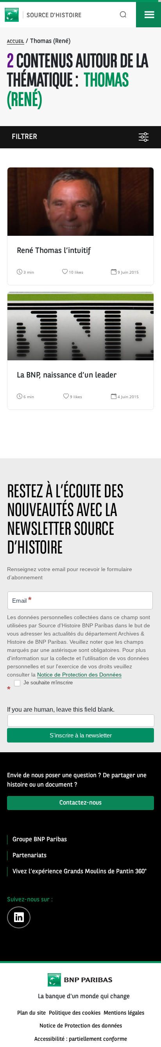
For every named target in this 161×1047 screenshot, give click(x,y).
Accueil (15, 41)
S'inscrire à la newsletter (81, 735)
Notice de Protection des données (80, 1026)
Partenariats (30, 856)
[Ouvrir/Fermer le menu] (148, 14)
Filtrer (24, 137)
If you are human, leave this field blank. (60, 709)
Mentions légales (124, 1013)
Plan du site (31, 1013)
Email (22, 600)
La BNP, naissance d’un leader (66, 375)
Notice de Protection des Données (79, 674)
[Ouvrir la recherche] (123, 14)
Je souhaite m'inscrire (47, 683)
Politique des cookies (74, 1013)
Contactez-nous (80, 803)
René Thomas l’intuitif (53, 251)
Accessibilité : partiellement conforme (80, 1039)
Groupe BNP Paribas (40, 840)
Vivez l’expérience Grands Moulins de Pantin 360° (80, 872)
